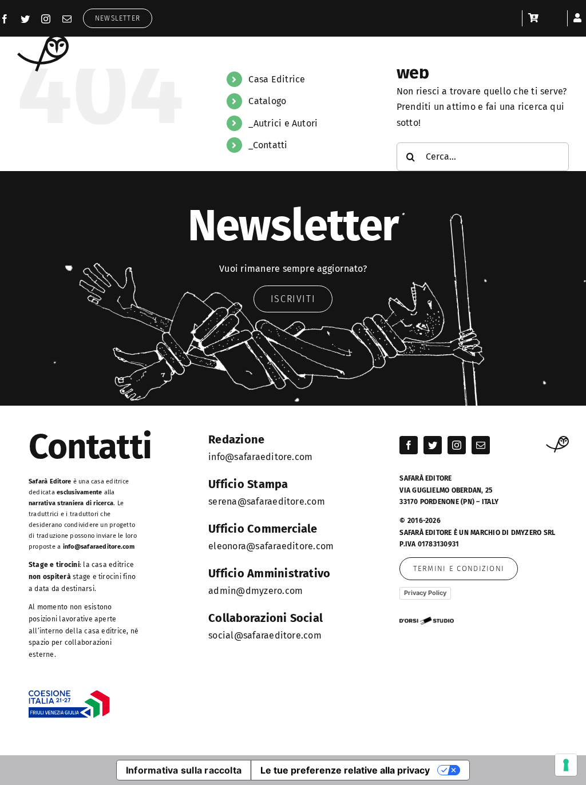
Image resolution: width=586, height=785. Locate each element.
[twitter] (25, 18)
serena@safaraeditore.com (266, 501)
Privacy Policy (425, 593)
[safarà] (43, 38)
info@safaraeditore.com (98, 546)
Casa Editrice (276, 79)
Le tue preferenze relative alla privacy (345, 770)
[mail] (67, 18)
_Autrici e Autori (283, 123)
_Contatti (267, 145)
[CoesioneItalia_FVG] (69, 694)
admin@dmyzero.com (255, 590)
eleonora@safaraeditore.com (271, 546)
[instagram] (45, 18)
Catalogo (267, 101)
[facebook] (4, 18)
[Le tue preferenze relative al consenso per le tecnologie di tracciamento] (566, 765)
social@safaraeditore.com (265, 635)
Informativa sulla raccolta (183, 770)
